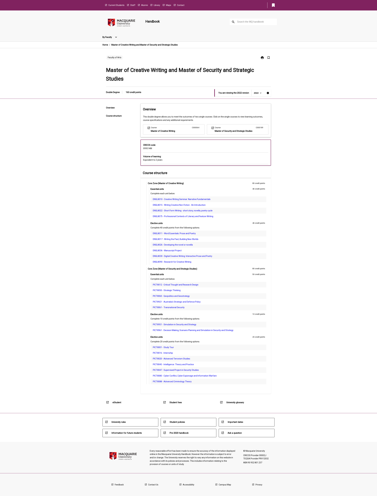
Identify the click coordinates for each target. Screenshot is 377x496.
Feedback (119, 484)
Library (157, 5)
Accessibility (188, 484)
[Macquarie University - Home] (121, 23)
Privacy (259, 484)
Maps (168, 5)
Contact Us (153, 484)
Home (105, 45)
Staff (132, 5)
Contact (180, 5)
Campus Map (225, 484)
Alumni (144, 5)
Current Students (116, 5)
